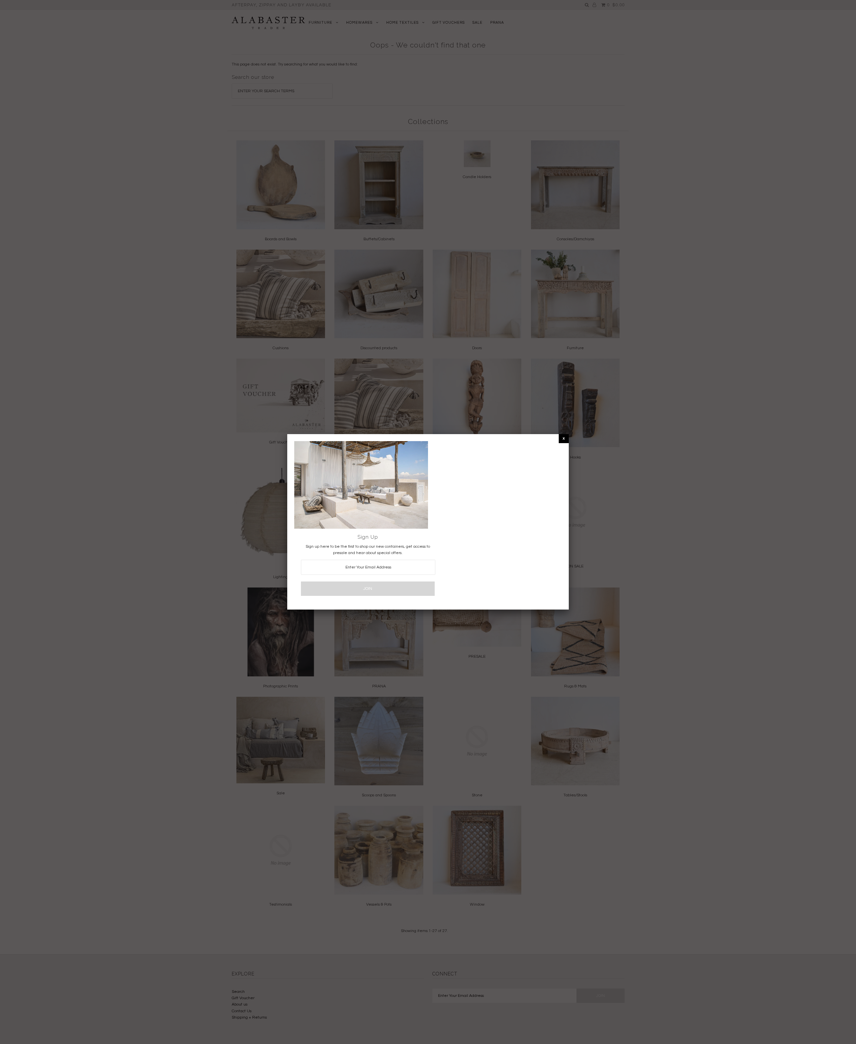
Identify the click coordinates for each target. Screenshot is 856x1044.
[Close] (564, 438)
